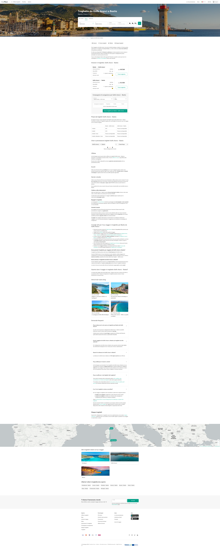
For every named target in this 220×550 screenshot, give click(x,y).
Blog (82, 517)
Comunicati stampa (102, 521)
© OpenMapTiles (209, 446)
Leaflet (201, 446)
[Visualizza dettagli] (106, 502)
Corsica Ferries (101, 201)
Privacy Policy (132, 503)
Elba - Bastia (108, 237)
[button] (100, 144)
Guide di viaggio (84, 519)
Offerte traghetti (16, 1)
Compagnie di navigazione (87, 525)
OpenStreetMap (217, 446)
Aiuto (198, 1)
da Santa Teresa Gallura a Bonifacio (114, 234)
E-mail (114, 499)
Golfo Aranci (109, 229)
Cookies (97, 544)
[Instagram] (132, 535)
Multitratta (91, 18)
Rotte (87, 37)
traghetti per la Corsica (115, 243)
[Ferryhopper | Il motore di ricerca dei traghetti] (4, 2)
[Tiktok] (135, 535)
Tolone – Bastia (131, 485)
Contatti (116, 519)
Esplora (29, 1)
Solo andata (81, 18)
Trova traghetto (121, 74)
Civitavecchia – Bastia (94, 488)
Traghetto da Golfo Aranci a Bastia (96, 37)
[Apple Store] (135, 518)
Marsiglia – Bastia (105, 488)
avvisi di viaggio (102, 404)
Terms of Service (115, 504)
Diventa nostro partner (102, 517)
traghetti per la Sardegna (116, 247)
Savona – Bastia (122, 485)
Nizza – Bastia (85, 488)
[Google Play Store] (135, 515)
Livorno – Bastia (95, 485)
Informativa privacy (103, 544)
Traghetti (83, 37)
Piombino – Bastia (105, 485)
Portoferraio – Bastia (86, 485)
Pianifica (24, 1)
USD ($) (209, 1)
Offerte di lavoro (101, 523)
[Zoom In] (218, 443)
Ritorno (86, 18)
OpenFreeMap (204, 446)
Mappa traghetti (84, 527)
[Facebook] (129, 535)
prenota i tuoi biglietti (101, 58)
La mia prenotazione (190, 1)
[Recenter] (218, 440)
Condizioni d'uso (92, 544)
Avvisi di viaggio (117, 522)
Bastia (101, 232)
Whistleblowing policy (111, 544)
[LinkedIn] (137, 535)
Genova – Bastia (113, 485)
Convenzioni (100, 519)
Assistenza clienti (118, 517)
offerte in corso (116, 157)
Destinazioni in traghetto (86, 523)
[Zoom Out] (218, 445)
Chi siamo (100, 515)
